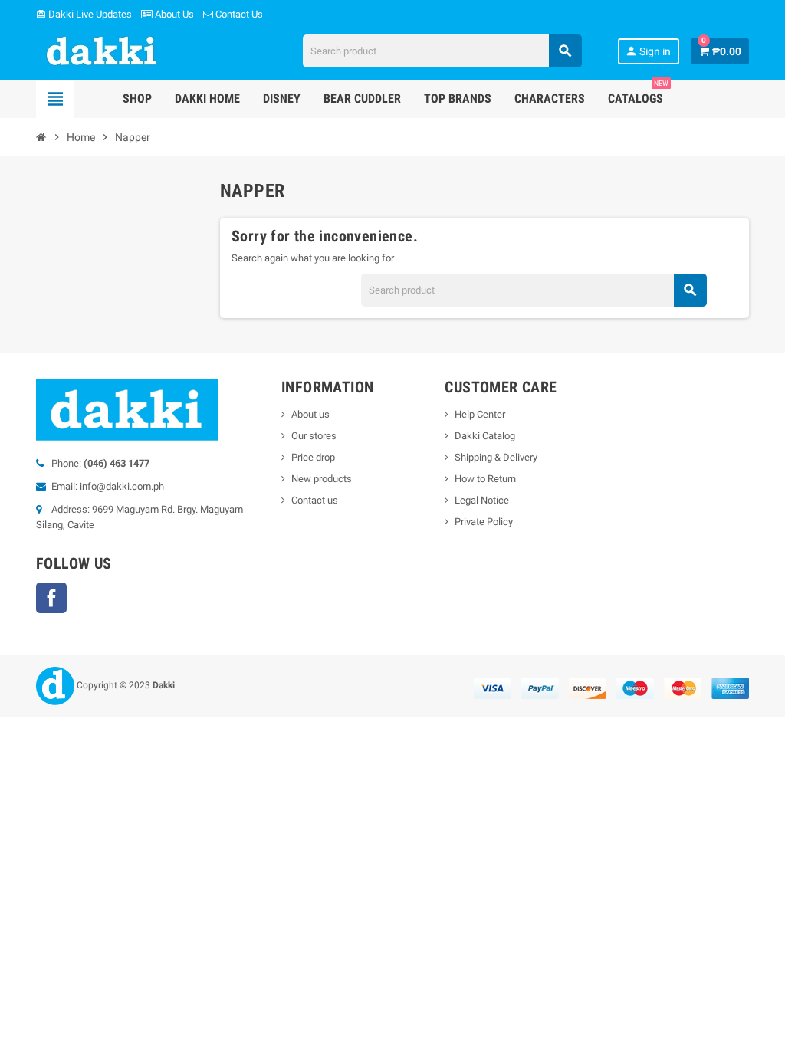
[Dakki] (102, 50)
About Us (173, 14)
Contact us (314, 500)
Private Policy (484, 521)
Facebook (51, 598)
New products (321, 478)
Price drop (313, 457)
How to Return (485, 478)
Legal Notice (482, 500)
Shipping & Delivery (496, 457)
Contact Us (238, 14)
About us (310, 414)
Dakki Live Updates (84, 14)
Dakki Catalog (485, 435)
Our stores (314, 435)
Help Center (480, 414)
